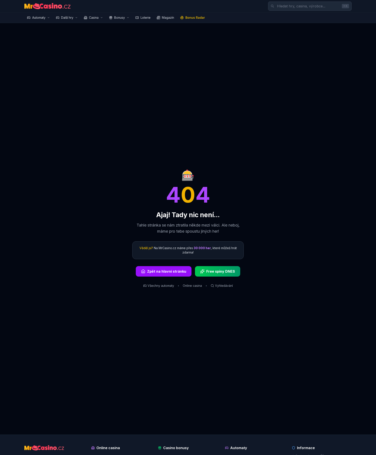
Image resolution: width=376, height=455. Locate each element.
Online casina (192, 285)
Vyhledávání (224, 285)
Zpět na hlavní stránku (166, 271)
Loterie (146, 17)
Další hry (67, 17)
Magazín (168, 17)
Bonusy (119, 17)
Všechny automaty (161, 285)
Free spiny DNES (220, 271)
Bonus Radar (195, 17)
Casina (94, 17)
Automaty (38, 17)
